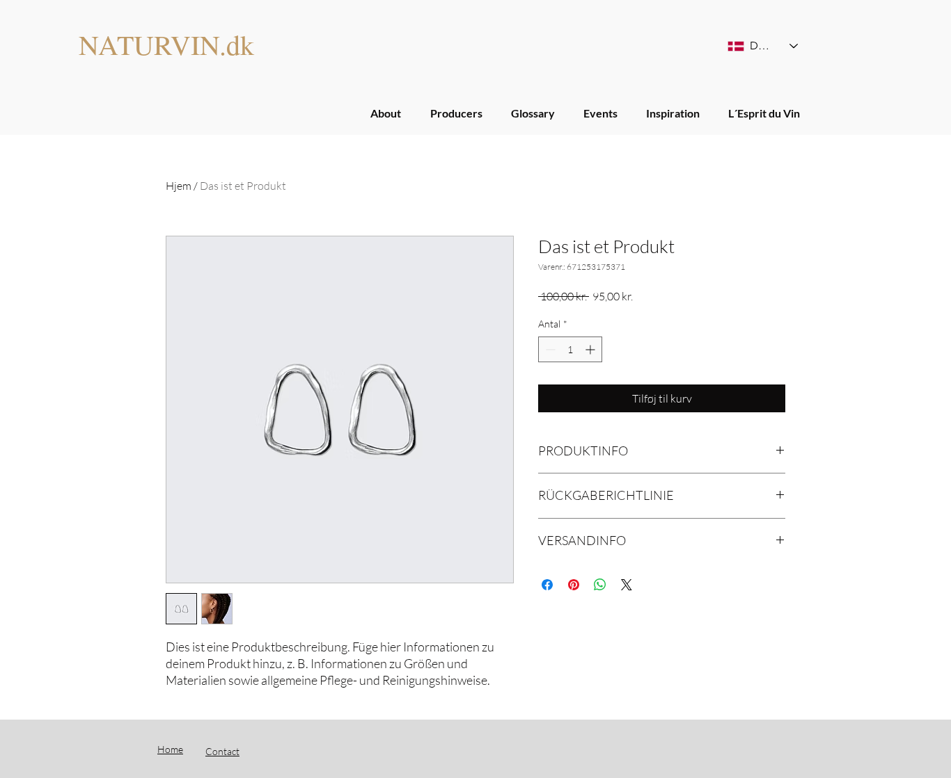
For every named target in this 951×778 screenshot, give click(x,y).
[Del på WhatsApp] (600, 584)
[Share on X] (626, 584)
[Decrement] (549, 349)
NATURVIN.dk (166, 44)
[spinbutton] (570, 349)
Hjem (178, 186)
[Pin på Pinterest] (573, 584)
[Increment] (591, 349)
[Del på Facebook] (547, 584)
